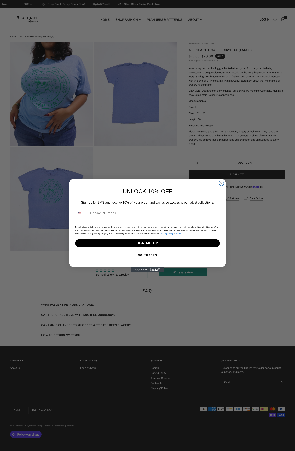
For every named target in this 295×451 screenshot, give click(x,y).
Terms (178, 233)
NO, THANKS (147, 255)
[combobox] (81, 213)
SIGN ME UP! (147, 243)
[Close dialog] (221, 183)
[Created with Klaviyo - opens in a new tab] (147, 269)
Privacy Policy (167, 233)
